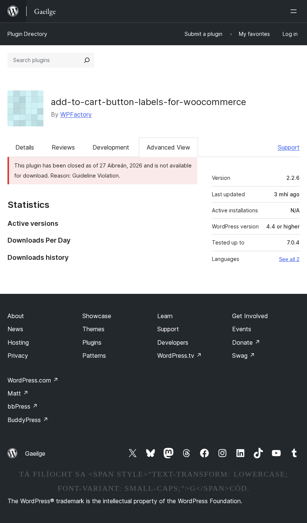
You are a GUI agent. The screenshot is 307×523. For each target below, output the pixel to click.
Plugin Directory (27, 34)
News (15, 329)
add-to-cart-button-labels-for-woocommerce (148, 101)
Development (110, 147)
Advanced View (168, 147)
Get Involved (250, 316)
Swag (243, 355)
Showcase (96, 316)
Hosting (18, 342)
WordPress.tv (179, 355)
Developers (172, 342)
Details (24, 147)
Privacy (17, 355)
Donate (246, 342)
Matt (17, 393)
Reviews (63, 147)
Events (241, 329)
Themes (93, 329)
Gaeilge (35, 453)
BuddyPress (27, 420)
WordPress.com (32, 380)
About (15, 316)
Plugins (91, 342)
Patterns (94, 355)
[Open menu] (295, 11)
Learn (165, 316)
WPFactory (76, 114)
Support (289, 147)
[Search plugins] (86, 60)
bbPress (22, 406)
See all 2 (289, 259)
